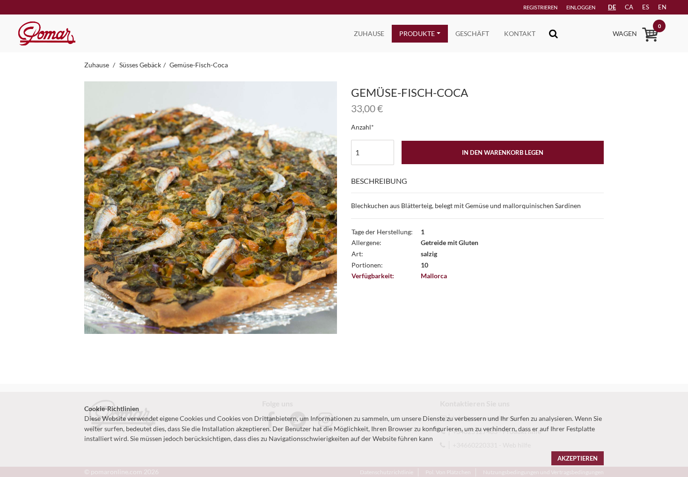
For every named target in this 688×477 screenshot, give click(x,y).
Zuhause (369, 33)
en (662, 7)
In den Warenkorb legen (502, 152)
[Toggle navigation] (553, 33)
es (645, 7)
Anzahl (361, 127)
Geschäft (472, 33)
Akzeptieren (577, 458)
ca (629, 7)
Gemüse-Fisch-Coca (198, 65)
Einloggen (580, 7)
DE (612, 7)
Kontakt (519, 33)
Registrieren (540, 7)
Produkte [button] (417, 33)
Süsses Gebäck (140, 65)
